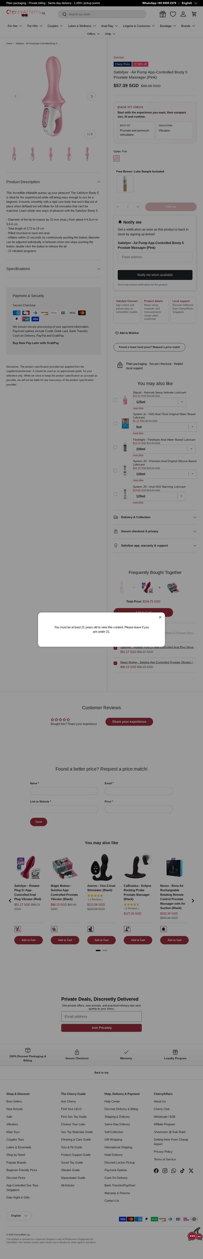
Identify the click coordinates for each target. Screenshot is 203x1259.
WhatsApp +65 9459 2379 (159, 3)
